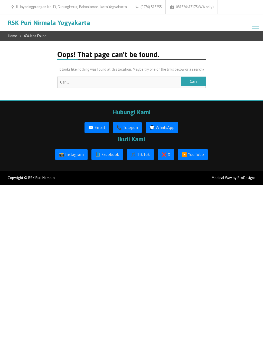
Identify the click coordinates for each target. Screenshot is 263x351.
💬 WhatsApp (161, 127)
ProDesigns (246, 178)
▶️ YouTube (193, 154)
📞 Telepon (127, 127)
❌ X (166, 154)
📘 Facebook (107, 154)
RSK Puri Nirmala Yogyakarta (49, 22)
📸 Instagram (71, 154)
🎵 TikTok (140, 154)
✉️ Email (96, 127)
